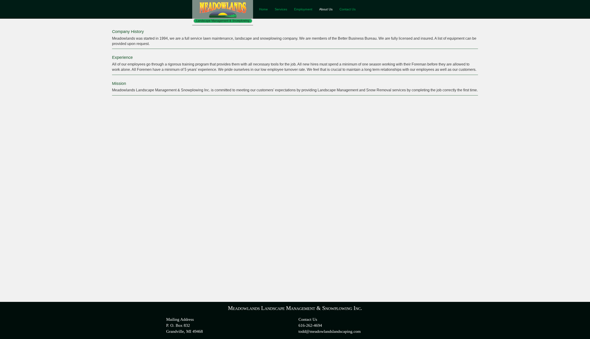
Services (281, 9)
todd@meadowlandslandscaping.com (329, 331)
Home (263, 9)
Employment (303, 9)
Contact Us (347, 9)
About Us (326, 9)
